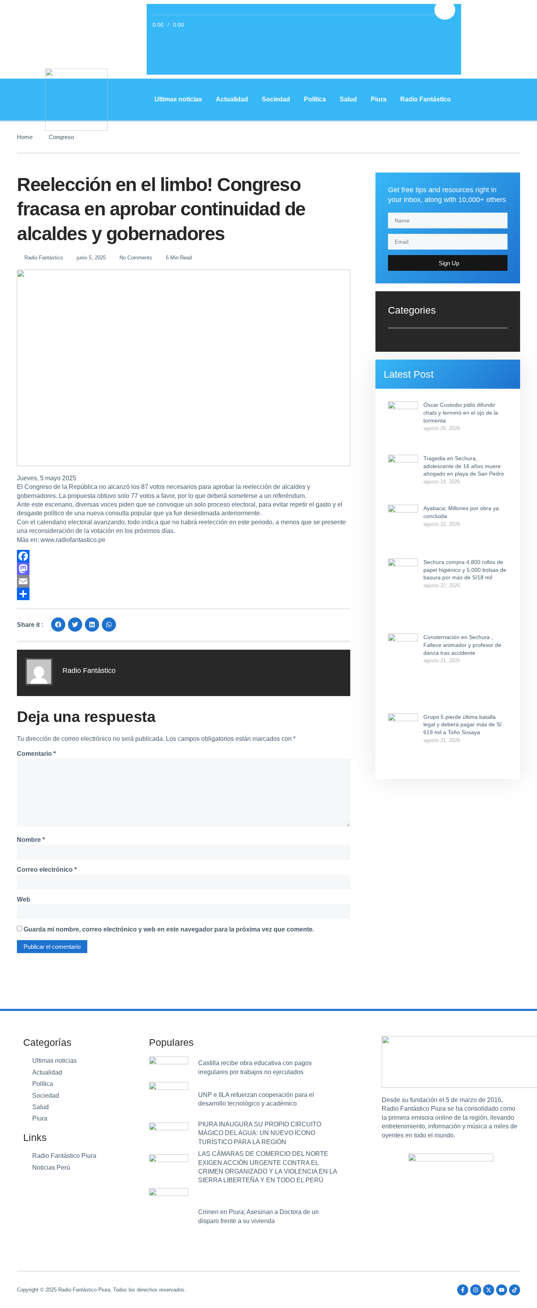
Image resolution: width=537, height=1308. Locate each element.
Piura (378, 99)
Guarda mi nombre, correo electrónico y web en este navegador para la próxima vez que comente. (169, 929)
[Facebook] (183, 556)
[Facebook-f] (462, 1289)
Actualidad (232, 99)
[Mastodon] (183, 568)
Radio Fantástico (425, 99)
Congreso (61, 137)
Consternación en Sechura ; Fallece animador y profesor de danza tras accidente (462, 645)
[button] (58, 624)
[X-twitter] (488, 1289)
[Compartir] (183, 594)
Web (23, 899)
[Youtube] (501, 1289)
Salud (348, 99)
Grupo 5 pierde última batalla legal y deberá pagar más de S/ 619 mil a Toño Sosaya (462, 724)
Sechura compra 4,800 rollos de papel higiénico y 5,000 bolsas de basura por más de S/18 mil (464, 570)
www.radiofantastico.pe (72, 539)
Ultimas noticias (178, 99)
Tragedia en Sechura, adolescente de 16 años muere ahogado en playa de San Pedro (463, 466)
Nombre (31, 839)
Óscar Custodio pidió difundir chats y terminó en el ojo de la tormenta (460, 412)
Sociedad (276, 99)
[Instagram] (475, 1289)
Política (315, 99)
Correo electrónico (47, 869)
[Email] (183, 581)
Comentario (36, 753)
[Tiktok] (514, 1289)
